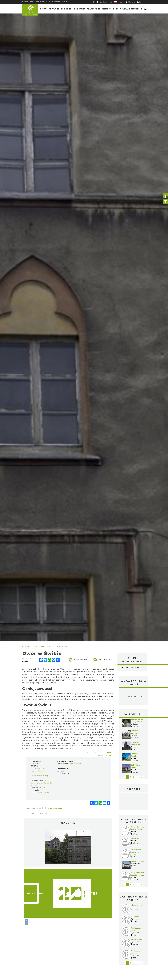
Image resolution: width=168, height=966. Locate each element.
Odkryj (43, 9)
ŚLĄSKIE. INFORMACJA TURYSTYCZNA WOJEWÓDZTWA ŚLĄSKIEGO (46, 2)
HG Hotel (135, 838)
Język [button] (121, 2)
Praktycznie (93, 9)
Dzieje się (107, 9)
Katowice (133, 801)
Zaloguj (142, 2)
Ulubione (131, 2)
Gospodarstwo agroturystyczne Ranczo (138, 875)
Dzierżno (135, 917)
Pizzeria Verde (137, 905)
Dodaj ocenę (56, 808)
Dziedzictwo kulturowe (40, 792)
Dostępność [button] (107, 2)
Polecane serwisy (129, 9)
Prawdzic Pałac (137, 861)
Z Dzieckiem (67, 9)
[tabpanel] (56, 847)
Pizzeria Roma (137, 939)
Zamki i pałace (75, 764)
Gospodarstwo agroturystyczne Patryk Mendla (138, 829)
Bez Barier (79, 9)
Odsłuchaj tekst (81, 660)
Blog (116, 9)
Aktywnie (54, 9)
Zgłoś (109, 753)
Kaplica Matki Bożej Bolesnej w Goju (137, 721)
